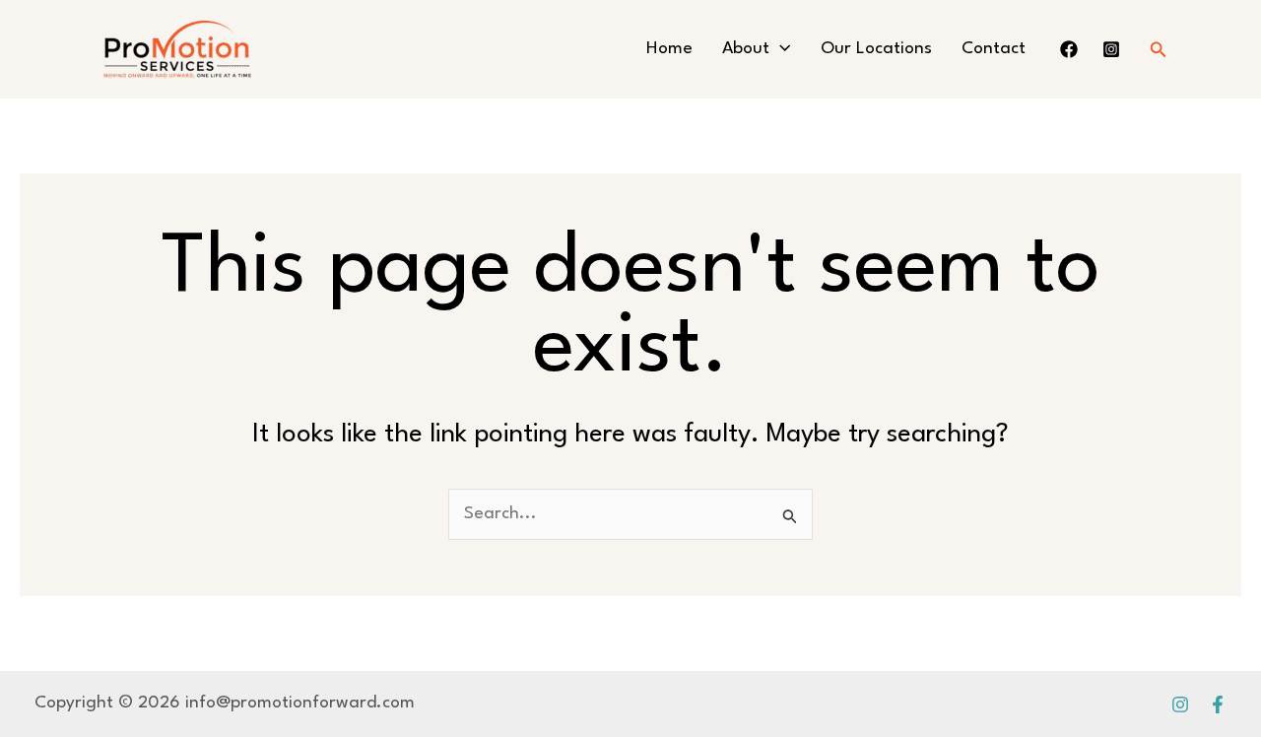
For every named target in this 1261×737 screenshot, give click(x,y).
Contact (994, 48)
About (745, 48)
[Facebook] (1218, 704)
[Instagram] (1180, 704)
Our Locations (876, 48)
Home (669, 48)
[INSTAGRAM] (1111, 49)
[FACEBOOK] (1069, 49)
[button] (779, 49)
